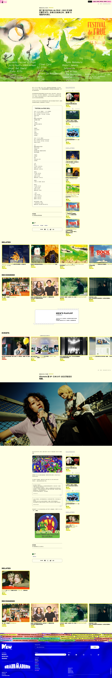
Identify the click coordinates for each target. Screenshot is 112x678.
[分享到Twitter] (48, 229)
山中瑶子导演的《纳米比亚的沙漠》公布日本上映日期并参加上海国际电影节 (79, 638)
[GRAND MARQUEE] (17, 665)
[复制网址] (53, 229)
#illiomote (34, 556)
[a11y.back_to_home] (3, 2)
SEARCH (36, 652)
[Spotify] (69, 655)
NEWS (94, 1)
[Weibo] (50, 229)
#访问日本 (46, 225)
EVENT (98, 1)
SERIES (105, 1)
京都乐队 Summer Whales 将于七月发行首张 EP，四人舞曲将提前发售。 (42, 634)
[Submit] (65, 655)
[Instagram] (84, 655)
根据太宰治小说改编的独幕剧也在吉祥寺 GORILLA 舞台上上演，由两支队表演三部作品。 (28, 640)
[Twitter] (91, 655)
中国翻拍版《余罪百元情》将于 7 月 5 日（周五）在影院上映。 (13, 634)
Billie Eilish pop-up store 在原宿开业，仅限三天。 (49, 636)
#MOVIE (37, 664)
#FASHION (37, 668)
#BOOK (36, 665)
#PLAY (36, 659)
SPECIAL (101, 1)
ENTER (95, 647)
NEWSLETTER (37, 644)
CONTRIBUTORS (6, 675)
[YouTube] (76, 655)
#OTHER (37, 670)
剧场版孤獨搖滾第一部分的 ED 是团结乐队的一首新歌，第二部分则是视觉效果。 (64, 640)
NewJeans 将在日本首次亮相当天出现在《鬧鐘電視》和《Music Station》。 (22, 636)
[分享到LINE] (45, 229)
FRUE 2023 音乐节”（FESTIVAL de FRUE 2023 (50, 88)
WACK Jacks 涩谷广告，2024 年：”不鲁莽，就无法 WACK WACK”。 (75, 636)
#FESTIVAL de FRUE (36, 225)
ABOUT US (4, 672)
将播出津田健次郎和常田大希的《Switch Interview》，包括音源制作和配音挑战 (75, 634)
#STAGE (37, 667)
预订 (37, 510)
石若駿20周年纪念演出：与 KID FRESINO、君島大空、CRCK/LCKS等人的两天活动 (45, 638)
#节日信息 (41, 225)
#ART (36, 662)
